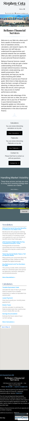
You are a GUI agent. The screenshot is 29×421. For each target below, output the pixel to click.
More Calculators (8, 322)
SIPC (21, 393)
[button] (22, 9)
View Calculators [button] (13, 133)
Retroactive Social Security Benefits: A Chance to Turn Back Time (14, 228)
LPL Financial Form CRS (7, 375)
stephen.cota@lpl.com (21, 386)
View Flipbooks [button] (14, 148)
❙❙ (15, 25)
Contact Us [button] (13, 163)
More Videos (14, 189)
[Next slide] (27, 22)
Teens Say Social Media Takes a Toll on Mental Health (14, 254)
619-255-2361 (8, 386)
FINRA (17, 393)
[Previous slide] (2, 22)
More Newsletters (8, 277)
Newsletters (7, 224)
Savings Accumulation (9, 314)
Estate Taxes (6, 305)
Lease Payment (7, 298)
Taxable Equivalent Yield (10, 287)
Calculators (7, 284)
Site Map (2, 418)
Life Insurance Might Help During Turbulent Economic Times (13, 242)
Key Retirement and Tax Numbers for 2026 (13, 264)
